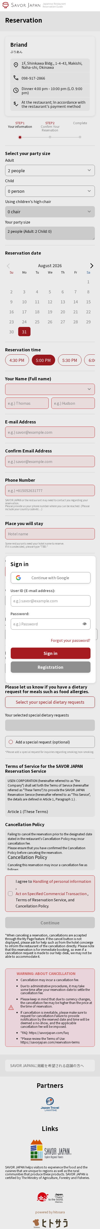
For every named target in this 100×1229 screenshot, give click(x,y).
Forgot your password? (70, 640)
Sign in (50, 653)
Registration (50, 667)
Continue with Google (50, 577)
